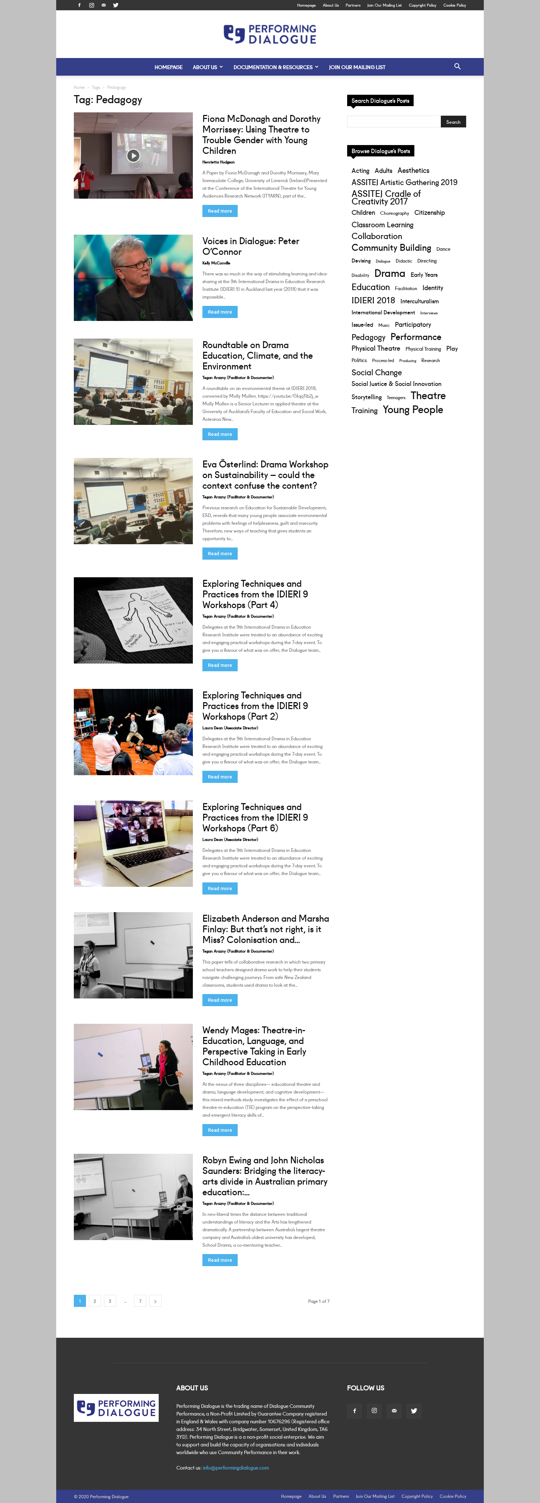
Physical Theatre (376, 348)
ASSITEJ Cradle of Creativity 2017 (386, 197)
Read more (220, 211)
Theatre (428, 394)
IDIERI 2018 (373, 299)
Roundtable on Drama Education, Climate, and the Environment (257, 354)
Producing (407, 360)
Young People (413, 408)
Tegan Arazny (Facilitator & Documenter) (238, 377)
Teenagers (396, 397)
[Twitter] (115, 5)
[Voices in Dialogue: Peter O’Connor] (133, 278)
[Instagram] (91, 5)
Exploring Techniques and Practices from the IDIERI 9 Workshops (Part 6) (255, 816)
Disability (360, 275)
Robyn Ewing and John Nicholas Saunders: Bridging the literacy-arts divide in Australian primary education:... (265, 1175)
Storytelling (367, 396)
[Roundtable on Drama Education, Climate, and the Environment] (133, 382)
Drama (390, 272)
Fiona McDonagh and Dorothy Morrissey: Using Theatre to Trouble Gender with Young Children (261, 133)
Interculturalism (419, 300)
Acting (361, 170)
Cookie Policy (454, 5)
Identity (432, 287)
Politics (359, 360)
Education (371, 286)
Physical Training (423, 348)
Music (384, 325)
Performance (416, 336)
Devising (361, 260)
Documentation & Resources (273, 67)
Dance (443, 248)
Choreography (394, 212)
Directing (427, 260)
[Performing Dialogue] (270, 34)
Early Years (424, 274)
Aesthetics (413, 170)
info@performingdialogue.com (236, 1467)
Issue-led (362, 324)
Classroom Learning (383, 224)
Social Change (377, 372)
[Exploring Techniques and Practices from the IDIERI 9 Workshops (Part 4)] (133, 620)
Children (363, 212)
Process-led (383, 360)
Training (365, 409)
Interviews (429, 312)
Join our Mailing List (357, 67)
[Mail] (103, 5)
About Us (331, 5)
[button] (457, 67)
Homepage (306, 5)
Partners (353, 5)
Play (452, 348)
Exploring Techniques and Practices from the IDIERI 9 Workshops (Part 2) (255, 705)
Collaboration (377, 235)
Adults (383, 170)
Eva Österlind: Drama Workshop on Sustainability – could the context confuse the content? (265, 474)
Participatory (413, 324)
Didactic (404, 260)
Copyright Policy (422, 5)
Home (79, 87)
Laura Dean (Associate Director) (230, 727)
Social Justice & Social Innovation (397, 383)
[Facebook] (79, 5)
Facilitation (406, 288)
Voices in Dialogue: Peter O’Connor (250, 245)
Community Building (391, 247)
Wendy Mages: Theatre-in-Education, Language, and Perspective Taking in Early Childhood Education (254, 1045)
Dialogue (383, 261)
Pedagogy (368, 336)
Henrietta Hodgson (218, 162)
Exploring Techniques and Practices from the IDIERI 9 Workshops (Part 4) (255, 593)
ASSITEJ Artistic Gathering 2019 (405, 181)
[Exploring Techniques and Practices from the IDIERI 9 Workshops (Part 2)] (133, 732)
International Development (383, 312)
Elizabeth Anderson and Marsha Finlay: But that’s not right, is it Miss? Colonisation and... (265, 928)
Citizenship (429, 212)
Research (430, 360)
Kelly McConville (216, 262)
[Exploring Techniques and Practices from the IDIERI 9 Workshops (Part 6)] (133, 844)
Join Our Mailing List (384, 5)
